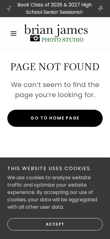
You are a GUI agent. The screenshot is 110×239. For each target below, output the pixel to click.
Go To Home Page (55, 118)
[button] (14, 33)
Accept (55, 224)
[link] (55, 33)
